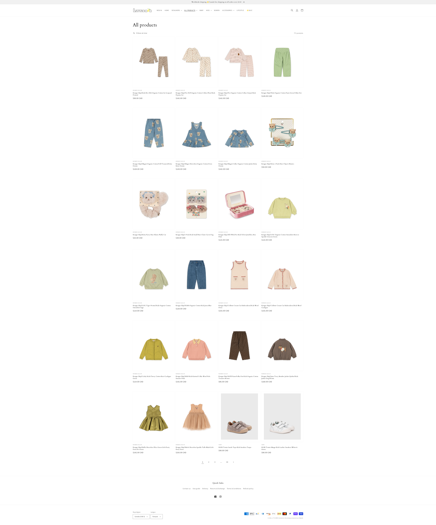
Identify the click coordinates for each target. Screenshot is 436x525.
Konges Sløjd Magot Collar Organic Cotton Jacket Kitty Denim (238, 165)
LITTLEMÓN (275, 518)
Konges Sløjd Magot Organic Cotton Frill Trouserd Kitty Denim (152, 165)
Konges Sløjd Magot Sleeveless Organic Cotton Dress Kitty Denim (194, 165)
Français (155, 517)
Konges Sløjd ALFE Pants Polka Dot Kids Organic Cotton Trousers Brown (238, 377)
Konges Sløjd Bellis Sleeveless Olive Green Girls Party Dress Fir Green (151, 448)
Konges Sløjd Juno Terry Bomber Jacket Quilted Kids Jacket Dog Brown (279, 377)
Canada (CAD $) (140, 517)
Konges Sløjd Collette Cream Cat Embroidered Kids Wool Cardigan (281, 307)
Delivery (205, 489)
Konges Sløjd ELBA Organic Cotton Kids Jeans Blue (194, 306)
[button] (176, 10)
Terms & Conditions (234, 489)
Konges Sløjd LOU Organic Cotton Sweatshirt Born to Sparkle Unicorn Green (280, 236)
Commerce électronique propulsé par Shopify (291, 518)
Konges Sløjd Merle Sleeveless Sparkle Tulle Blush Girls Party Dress (195, 448)
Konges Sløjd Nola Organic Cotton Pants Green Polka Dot (281, 93)
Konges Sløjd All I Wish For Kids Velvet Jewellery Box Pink (237, 236)
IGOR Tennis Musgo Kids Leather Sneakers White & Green (279, 448)
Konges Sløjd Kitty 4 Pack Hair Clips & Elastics (277, 164)
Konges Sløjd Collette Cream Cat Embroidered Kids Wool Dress (239, 307)
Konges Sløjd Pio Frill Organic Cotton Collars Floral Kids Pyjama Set (195, 94)
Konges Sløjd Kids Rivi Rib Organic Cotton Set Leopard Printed (152, 94)
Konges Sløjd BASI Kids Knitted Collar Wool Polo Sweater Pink (193, 377)
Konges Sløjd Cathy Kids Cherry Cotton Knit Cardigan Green (152, 377)
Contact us (187, 489)
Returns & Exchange (217, 489)
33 (227, 462)
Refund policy (248, 489)
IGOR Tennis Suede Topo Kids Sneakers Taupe (235, 447)
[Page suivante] (233, 462)
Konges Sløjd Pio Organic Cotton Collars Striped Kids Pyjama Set (237, 94)
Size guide (196, 489)
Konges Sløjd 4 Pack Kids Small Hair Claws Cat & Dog (195, 235)
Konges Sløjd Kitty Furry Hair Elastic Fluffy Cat (149, 235)
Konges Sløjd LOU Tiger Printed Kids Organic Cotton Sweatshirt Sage (152, 307)
